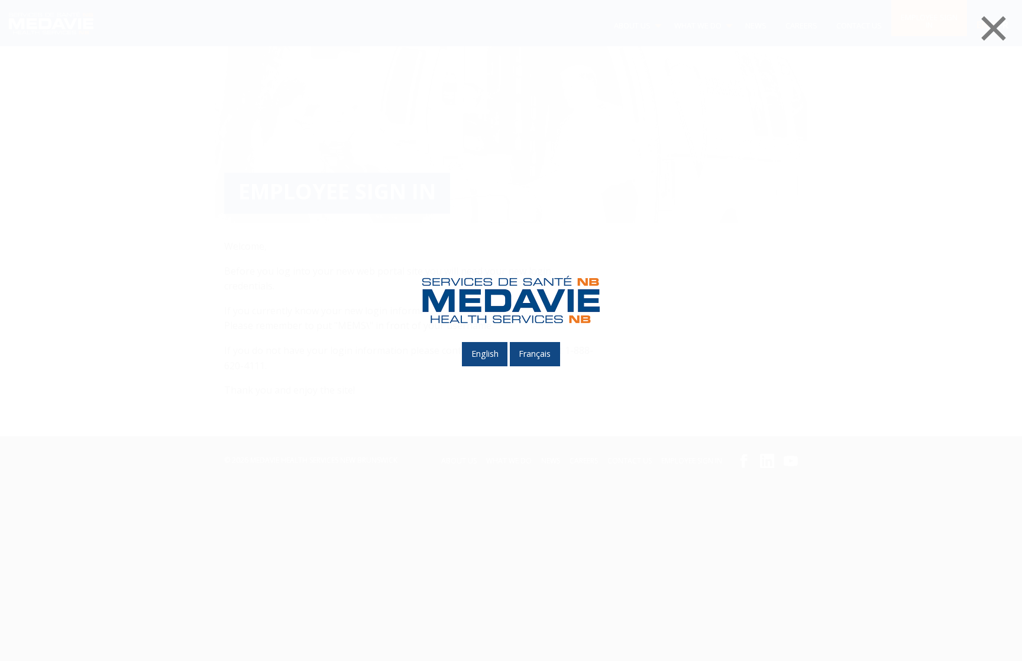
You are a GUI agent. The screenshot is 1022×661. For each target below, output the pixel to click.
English (485, 353)
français (535, 353)
